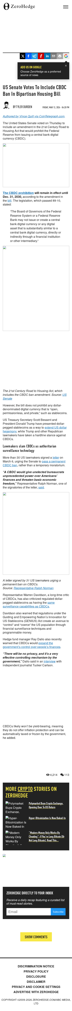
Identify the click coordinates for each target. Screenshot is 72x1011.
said (41, 487)
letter (56, 457)
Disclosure (36, 976)
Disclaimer (36, 981)
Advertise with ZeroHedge (36, 992)
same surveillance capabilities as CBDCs (29, 604)
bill (9, 200)
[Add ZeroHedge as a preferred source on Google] (66, 56)
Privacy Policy (36, 971)
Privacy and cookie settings (36, 987)
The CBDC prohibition (18, 193)
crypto (25, 788)
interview (50, 661)
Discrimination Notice (36, 966)
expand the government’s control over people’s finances (31, 645)
